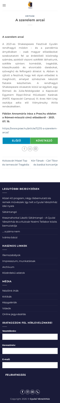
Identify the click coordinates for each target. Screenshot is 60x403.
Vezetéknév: (9, 331)
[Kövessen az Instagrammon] (27, 392)
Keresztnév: (9, 345)
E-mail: (6, 359)
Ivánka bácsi (9, 237)
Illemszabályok (11, 255)
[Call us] (37, 392)
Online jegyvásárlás (14, 314)
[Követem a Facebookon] (22, 392)
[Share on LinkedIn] (35, 148)
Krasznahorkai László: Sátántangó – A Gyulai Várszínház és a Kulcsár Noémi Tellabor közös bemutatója (29, 221)
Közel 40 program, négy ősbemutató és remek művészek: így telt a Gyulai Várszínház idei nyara (29, 202)
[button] (4, 5)
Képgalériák (9, 302)
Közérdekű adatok (13, 272)
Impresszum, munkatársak (18, 261)
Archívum (8, 267)
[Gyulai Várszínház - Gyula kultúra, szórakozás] (30, 5)
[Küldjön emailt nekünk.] (32, 392)
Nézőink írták (10, 290)
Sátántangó (9, 212)
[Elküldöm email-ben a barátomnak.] (30, 148)
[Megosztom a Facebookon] (24, 148)
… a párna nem (11, 231)
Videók (6, 308)
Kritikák (29, 16)
